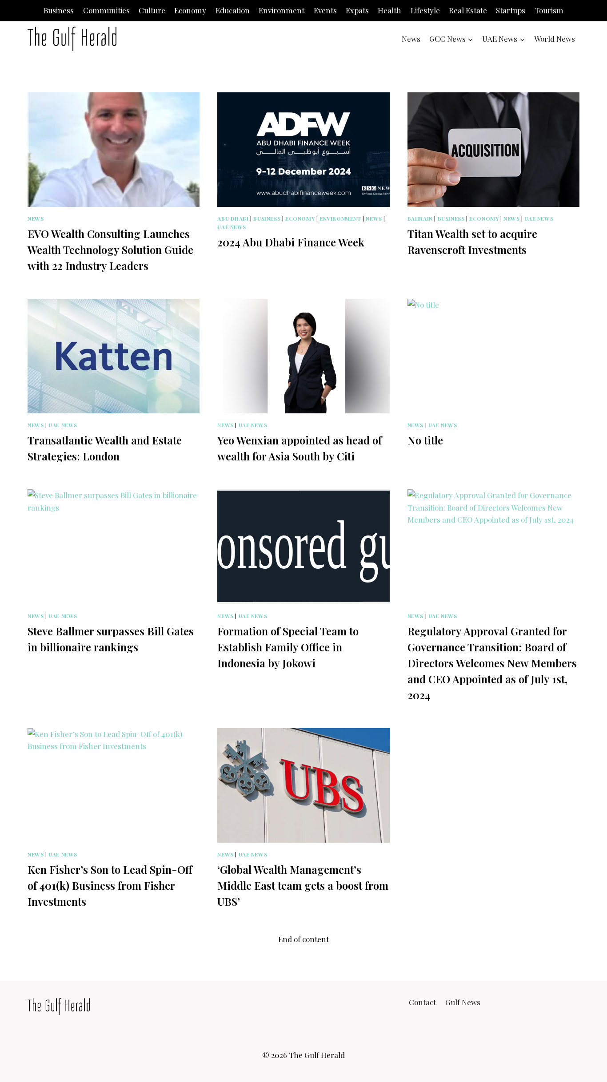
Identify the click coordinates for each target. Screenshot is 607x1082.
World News (554, 39)
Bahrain (420, 218)
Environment (281, 10)
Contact (422, 1002)
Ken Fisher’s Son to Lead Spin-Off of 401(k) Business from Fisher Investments (110, 885)
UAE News (231, 226)
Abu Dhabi (232, 218)
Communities (106, 10)
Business (59, 10)
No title (425, 440)
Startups (510, 10)
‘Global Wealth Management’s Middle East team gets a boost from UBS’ (302, 885)
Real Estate (468, 10)
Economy (190, 10)
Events (325, 10)
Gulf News (462, 1002)
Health (389, 10)
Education (233, 10)
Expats (357, 10)
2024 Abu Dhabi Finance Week (290, 242)
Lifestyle (425, 10)
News (411, 39)
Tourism (549, 10)
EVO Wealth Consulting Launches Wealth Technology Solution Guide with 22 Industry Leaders (110, 249)
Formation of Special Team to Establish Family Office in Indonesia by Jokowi (288, 647)
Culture (152, 10)
